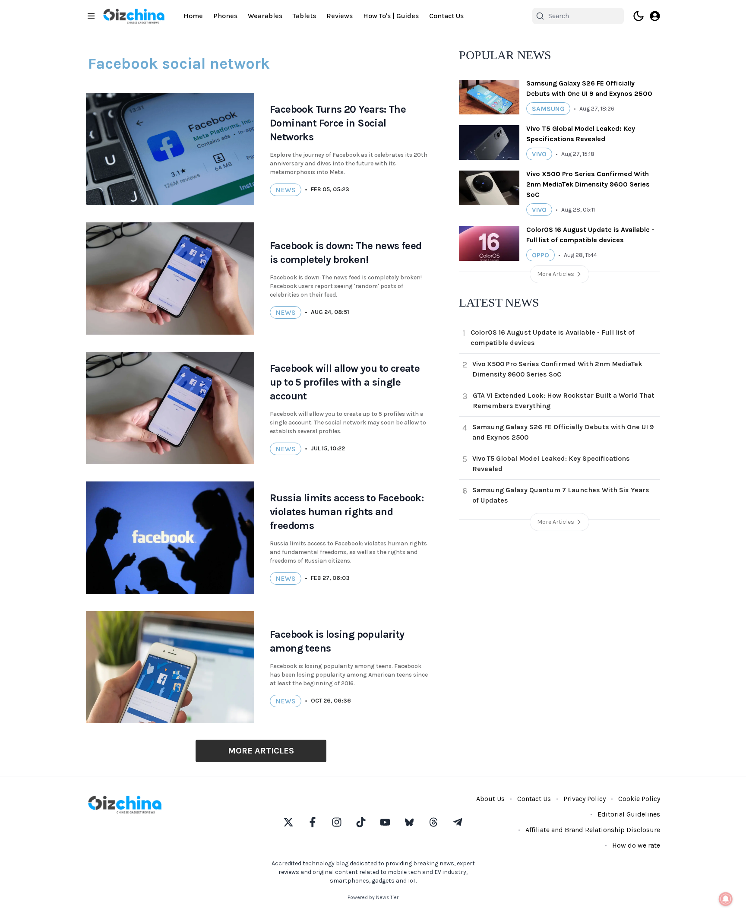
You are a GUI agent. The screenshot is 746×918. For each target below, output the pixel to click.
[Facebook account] (312, 822)
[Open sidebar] (91, 16)
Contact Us (446, 16)
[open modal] (655, 16)
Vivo (539, 154)
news (285, 190)
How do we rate (636, 845)
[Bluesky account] (409, 822)
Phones (225, 16)
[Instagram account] (337, 822)
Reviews (339, 16)
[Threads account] (433, 822)
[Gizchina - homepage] (133, 16)
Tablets (304, 16)
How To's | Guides (391, 16)
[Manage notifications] (726, 899)
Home (193, 16)
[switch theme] (638, 16)
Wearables (265, 16)
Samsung (548, 108)
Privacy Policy (584, 799)
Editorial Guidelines (628, 814)
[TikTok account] (361, 822)
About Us (490, 799)
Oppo (540, 255)
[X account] (288, 822)
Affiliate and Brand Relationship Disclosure (592, 830)
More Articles (261, 751)
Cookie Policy (639, 799)
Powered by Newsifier (373, 897)
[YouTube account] (385, 822)
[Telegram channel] (457, 822)
